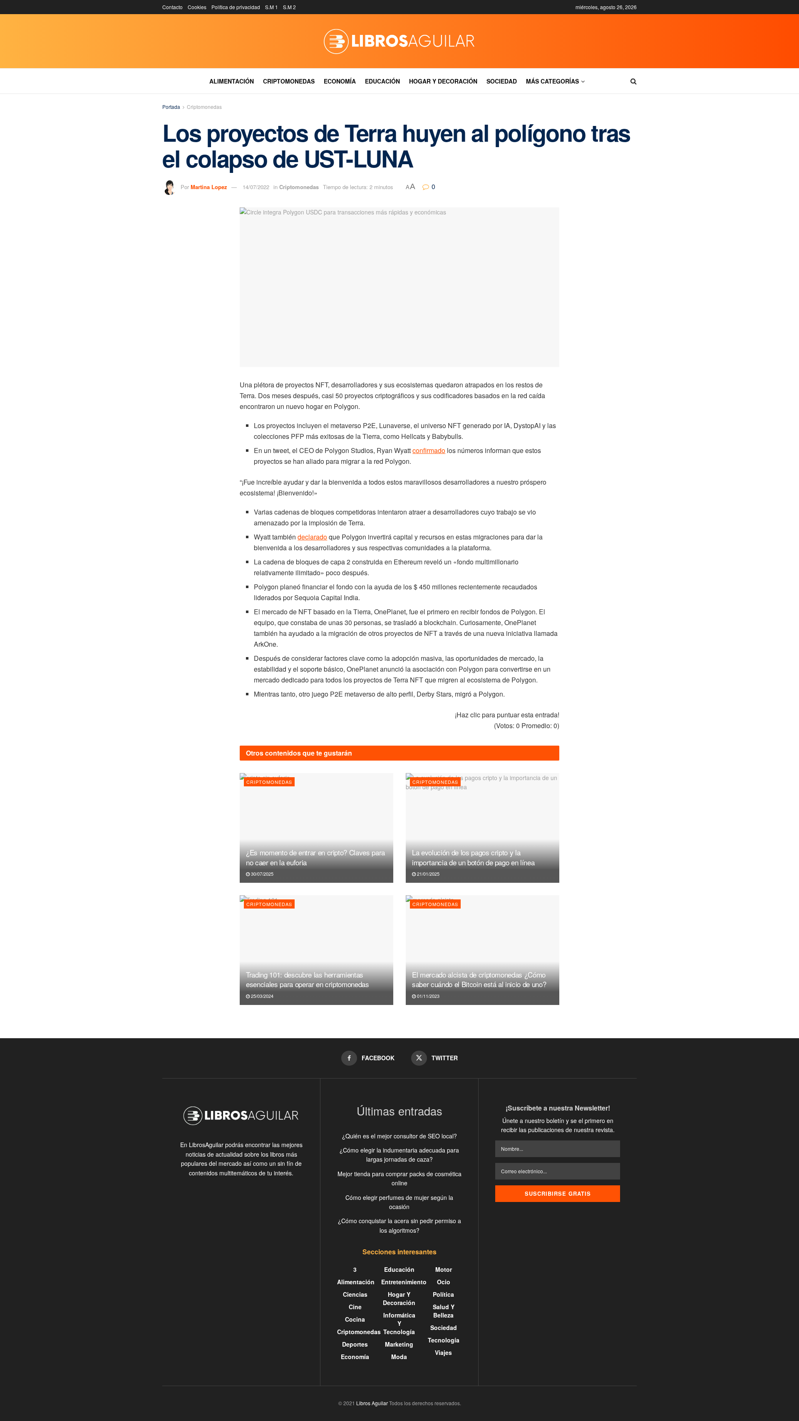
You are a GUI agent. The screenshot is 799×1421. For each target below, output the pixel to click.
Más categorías (552, 81)
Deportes (355, 1344)
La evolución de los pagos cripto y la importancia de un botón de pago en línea (473, 857)
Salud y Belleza (443, 1311)
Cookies (197, 6)
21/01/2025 (427, 873)
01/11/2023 (427, 995)
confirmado (428, 450)
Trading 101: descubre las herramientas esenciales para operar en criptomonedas (307, 979)
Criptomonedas (289, 81)
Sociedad (501, 81)
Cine (355, 1307)
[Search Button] (633, 81)
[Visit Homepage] (399, 41)
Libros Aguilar (372, 1402)
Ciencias (355, 1294)
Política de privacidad (235, 6)
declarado (312, 537)
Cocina (355, 1319)
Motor (443, 1269)
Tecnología (443, 1340)
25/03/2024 (261, 995)
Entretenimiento (404, 1282)
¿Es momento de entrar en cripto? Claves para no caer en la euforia (315, 857)
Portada (171, 106)
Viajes (443, 1352)
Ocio (443, 1282)
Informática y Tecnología (399, 1323)
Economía (340, 81)
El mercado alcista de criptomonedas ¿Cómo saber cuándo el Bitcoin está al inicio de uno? (479, 979)
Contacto (172, 6)
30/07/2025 (261, 873)
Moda (399, 1356)
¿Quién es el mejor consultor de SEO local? (399, 1136)
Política (443, 1294)
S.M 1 (271, 6)
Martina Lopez (209, 187)
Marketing (399, 1344)
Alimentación (231, 81)
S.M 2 (289, 6)
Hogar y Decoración (443, 81)
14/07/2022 (256, 187)
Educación (382, 81)
